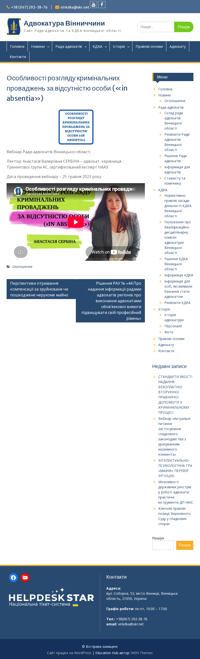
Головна (17, 46)
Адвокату (178, 46)
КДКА (97, 46)
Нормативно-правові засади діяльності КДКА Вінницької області (177, 205)
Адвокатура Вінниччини (64, 23)
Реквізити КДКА (177, 302)
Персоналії (173, 326)
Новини (38, 46)
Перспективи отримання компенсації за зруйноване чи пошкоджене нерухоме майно (39, 289)
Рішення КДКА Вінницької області (176, 263)
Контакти (18, 56)
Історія (119, 46)
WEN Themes (142, 652)
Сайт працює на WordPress (69, 652)
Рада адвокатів (68, 46)
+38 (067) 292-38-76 (29, 7)
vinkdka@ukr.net (74, 7)
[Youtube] (93, 4)
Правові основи (149, 46)
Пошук (158, 538)
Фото (168, 332)
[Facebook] (101, 4)
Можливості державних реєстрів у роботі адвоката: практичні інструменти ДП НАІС (175, 492)
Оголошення (22, 266)
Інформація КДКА (178, 275)
